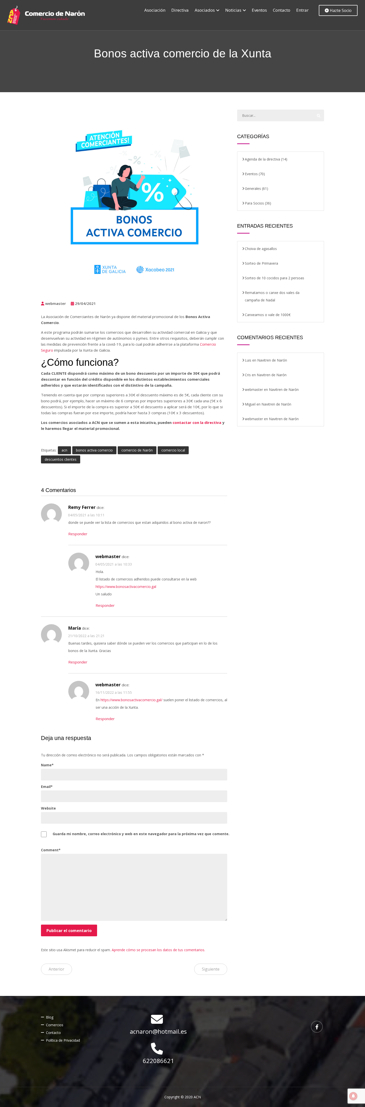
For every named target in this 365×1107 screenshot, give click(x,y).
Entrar (302, 10)
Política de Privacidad (63, 1040)
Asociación (154, 10)
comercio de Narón (137, 450)
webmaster (55, 303)
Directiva (180, 10)
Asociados (205, 10)
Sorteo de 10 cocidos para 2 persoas (274, 278)
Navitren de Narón (272, 360)
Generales (253, 188)
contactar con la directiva (197, 422)
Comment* (51, 850)
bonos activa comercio (94, 450)
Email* (47, 786)
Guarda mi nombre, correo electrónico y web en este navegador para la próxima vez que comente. (141, 833)
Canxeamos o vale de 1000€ (268, 314)
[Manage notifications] (353, 1096)
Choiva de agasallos (261, 248)
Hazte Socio (340, 10)
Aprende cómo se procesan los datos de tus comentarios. (158, 949)
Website (48, 808)
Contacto (281, 10)
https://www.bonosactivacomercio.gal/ (131, 699)
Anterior (56, 969)
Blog (49, 1017)
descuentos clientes (60, 459)
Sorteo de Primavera (261, 263)
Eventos (259, 10)
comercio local (173, 450)
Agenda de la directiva (262, 159)
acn (64, 450)
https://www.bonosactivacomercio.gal (126, 586)
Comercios (54, 1025)
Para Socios (254, 203)
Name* (47, 765)
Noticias (233, 10)
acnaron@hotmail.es (158, 1031)
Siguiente (210, 969)
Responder (77, 533)
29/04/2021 (85, 303)
